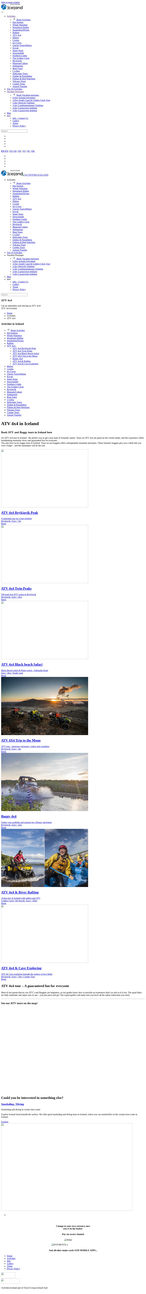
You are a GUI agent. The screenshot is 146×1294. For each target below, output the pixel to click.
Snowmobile (18, 53)
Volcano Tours (19, 81)
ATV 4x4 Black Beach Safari (26, 353)
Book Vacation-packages (27, 95)
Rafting (16, 32)
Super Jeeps (18, 50)
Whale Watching (20, 25)
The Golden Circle (21, 58)
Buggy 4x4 (18, 358)
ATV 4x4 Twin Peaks (22, 351)
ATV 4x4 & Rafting (22, 361)
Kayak (16, 48)
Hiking (16, 37)
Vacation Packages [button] (15, 255)
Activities (11, 16)
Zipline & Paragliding (22, 76)
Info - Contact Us (20, 118)
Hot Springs (18, 22)
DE (19, 151)
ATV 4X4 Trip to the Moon (25, 356)
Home (9, 1256)
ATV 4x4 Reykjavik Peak (24, 348)
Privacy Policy (19, 126)
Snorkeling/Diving (21, 30)
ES (24, 151)
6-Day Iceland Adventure (24, 97)
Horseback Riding (21, 27)
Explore (4, 1122)
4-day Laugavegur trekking (25, 108)
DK (33, 151)
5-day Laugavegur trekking (25, 110)
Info (9, 115)
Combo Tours (19, 84)
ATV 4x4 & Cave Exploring (25, 364)
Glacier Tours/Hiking (22, 45)
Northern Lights (20, 55)
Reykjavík (17, 61)
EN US (4, 151)
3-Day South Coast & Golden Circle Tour (31, 100)
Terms (15, 123)
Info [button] (9, 279)
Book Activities (23, 20)
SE (28, 151)
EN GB (13, 151)
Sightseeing (18, 66)
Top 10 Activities (14, 89)
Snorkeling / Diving (12, 1104)
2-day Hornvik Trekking (24, 103)
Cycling (16, 71)
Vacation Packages (15, 91)
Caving (16, 40)
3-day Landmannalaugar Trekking (28, 105)
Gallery (16, 121)
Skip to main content (10, 2)
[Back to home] (12, 9)
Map (9, 113)
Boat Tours (18, 68)
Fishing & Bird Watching (24, 79)
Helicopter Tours (20, 73)
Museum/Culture (20, 63)
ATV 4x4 (17, 35)
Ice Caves (17, 43)
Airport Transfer (20, 86)
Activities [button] (11, 180)
